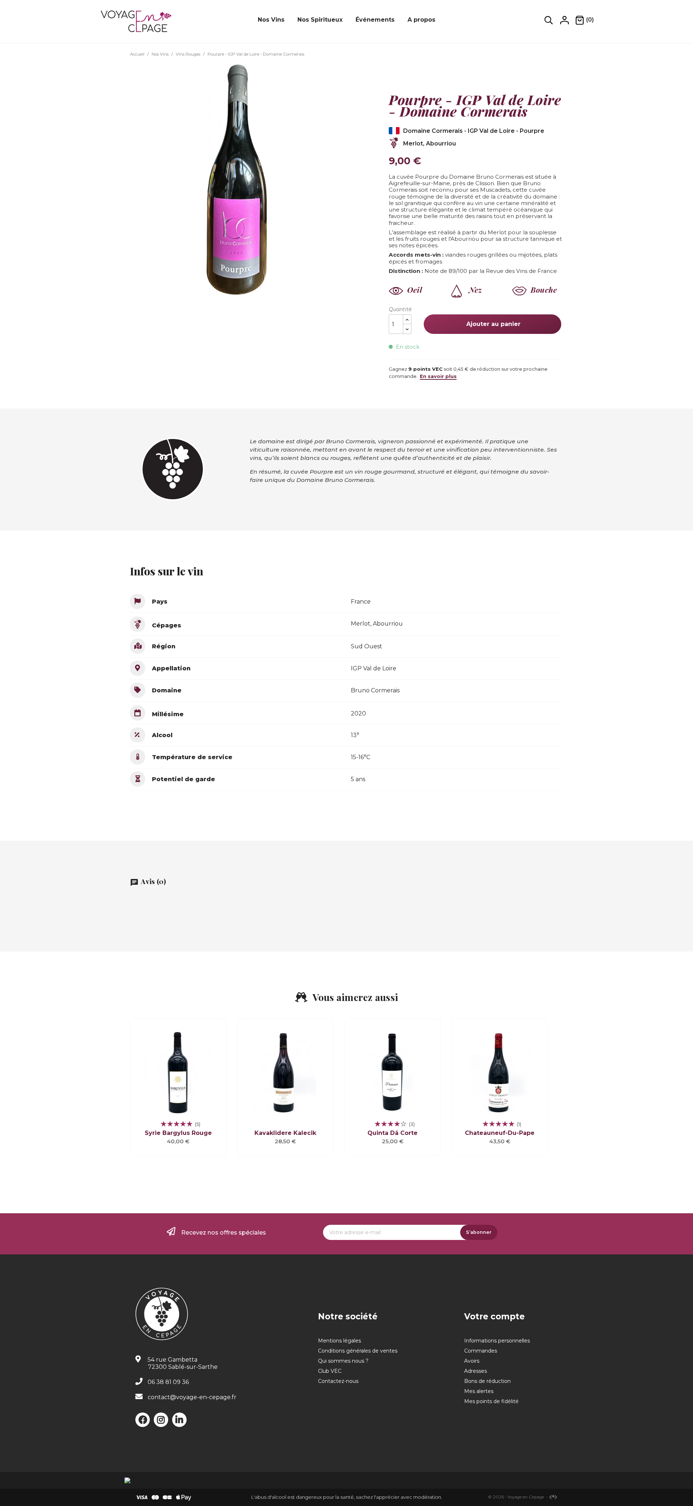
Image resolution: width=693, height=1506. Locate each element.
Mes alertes (478, 1391)
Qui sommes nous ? (343, 1361)
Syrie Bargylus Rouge (178, 1133)
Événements (375, 19)
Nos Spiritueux (320, 19)
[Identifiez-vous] (564, 20)
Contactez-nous (338, 1381)
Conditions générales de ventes (357, 1351)
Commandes (480, 1351)
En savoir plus (438, 376)
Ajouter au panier (492, 324)
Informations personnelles (497, 1340)
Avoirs (471, 1361)
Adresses (475, 1371)
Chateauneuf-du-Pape (500, 1133)
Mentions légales (339, 1340)
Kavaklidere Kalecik (285, 1133)
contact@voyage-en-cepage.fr (192, 1397)
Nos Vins (271, 19)
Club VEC (329, 1371)
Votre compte (494, 1316)
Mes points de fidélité (491, 1401)
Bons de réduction (487, 1381)
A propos (421, 19)
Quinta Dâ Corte (392, 1133)
